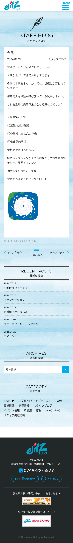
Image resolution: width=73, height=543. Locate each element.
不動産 (28, 410)
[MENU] (65, 7)
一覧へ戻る (36, 255)
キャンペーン (54, 410)
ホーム (7, 241)
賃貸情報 (9, 405)
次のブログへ (57, 252)
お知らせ (9, 401)
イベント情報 (12, 410)
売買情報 (24, 405)
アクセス (52, 478)
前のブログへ (15, 252)
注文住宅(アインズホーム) (34, 401)
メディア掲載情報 (14, 415)
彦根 (38, 410)
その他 (58, 401)
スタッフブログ (36, 37)
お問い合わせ (27, 478)
